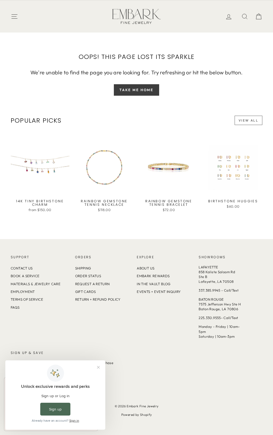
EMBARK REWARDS (153, 276)
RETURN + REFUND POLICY (98, 299)
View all (248, 120)
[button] (259, 16)
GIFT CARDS (85, 291)
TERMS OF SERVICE (27, 299)
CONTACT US (22, 268)
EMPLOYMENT (23, 291)
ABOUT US (145, 268)
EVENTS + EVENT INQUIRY (159, 291)
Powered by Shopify (136, 415)
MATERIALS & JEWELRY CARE (36, 284)
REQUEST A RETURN (92, 284)
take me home (136, 90)
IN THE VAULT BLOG (153, 284)
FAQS (15, 307)
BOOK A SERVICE (25, 276)
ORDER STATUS (88, 276)
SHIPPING (83, 268)
